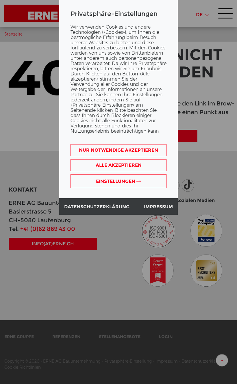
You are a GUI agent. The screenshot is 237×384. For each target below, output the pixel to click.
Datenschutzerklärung (96, 206)
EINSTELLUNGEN (116, 181)
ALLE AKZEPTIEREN (119, 165)
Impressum (158, 206)
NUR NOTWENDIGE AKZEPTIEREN (118, 150)
